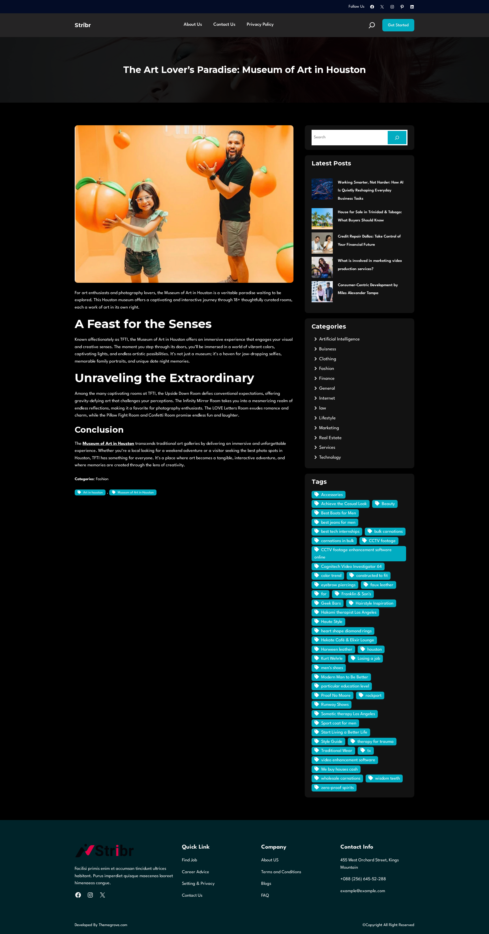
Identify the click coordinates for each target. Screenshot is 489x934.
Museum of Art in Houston (136, 492)
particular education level (345, 686)
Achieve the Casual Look (344, 504)
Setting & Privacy (198, 884)
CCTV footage (382, 541)
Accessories (332, 495)
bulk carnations (388, 532)
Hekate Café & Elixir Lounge (347, 640)
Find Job (189, 860)
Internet (327, 398)
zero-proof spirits (337, 788)
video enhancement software (348, 760)
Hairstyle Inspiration (374, 603)
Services (327, 447)
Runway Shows (335, 705)
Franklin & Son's (356, 594)
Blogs (266, 884)
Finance (326, 378)
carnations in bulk (337, 541)
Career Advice (195, 872)
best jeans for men (338, 523)
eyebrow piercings (338, 585)
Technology (330, 457)
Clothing (327, 359)
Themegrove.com (113, 925)
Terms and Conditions (281, 872)
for (324, 594)
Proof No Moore (336, 696)
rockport (373, 696)
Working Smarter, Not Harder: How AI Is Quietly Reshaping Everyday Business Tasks (371, 191)
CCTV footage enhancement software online (353, 554)
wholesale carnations (340, 778)
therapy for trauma (375, 742)
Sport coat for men (338, 723)
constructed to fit (372, 576)
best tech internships (340, 532)
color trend (331, 576)
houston (374, 650)
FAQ (265, 896)
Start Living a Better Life (344, 732)
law (322, 408)
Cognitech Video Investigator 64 (351, 567)
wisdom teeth (387, 778)
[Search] (397, 137)
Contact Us (192, 896)
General (327, 388)
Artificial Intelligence (339, 339)
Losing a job (369, 659)
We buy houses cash (339, 769)
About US (269, 860)
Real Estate (330, 438)
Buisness (327, 349)
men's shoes (332, 668)
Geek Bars (331, 603)
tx (369, 751)
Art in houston (93, 492)
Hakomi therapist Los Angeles (348, 613)
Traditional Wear (336, 751)
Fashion (102, 479)
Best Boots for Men (338, 513)
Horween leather (336, 650)
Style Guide (331, 742)
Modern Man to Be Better (344, 677)
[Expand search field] (372, 25)
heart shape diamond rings (346, 631)
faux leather (381, 585)
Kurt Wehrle (332, 659)
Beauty (388, 504)
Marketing (329, 428)
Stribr (83, 25)
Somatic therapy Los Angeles (348, 714)
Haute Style (331, 622)
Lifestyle (327, 418)
